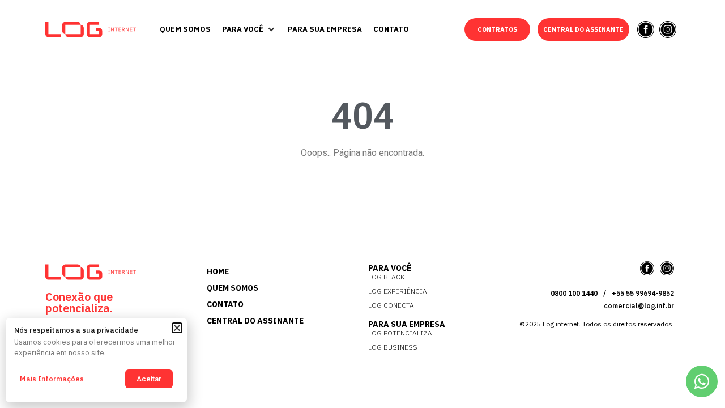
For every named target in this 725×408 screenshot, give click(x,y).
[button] (249, 29)
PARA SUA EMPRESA (406, 324)
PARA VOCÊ (389, 268)
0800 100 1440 (574, 293)
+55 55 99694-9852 (643, 293)
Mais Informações (52, 379)
